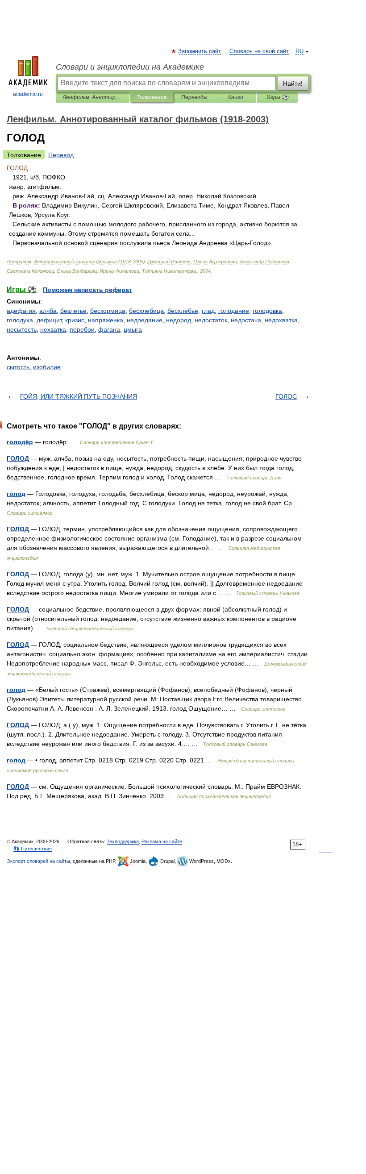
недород (178, 320)
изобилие (47, 367)
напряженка (105, 320)
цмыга (133, 329)
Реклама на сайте (161, 841)
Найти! (293, 83)
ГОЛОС (286, 396)
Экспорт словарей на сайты (38, 861)
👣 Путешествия (32, 848)
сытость (18, 367)
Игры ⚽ (277, 97)
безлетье (73, 310)
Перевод (61, 154)
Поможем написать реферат (87, 289)
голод (16, 493)
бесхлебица (146, 310)
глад (208, 310)
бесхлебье (182, 310)
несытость (22, 329)
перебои (82, 329)
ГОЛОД (18, 458)
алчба (48, 310)
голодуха (20, 320)
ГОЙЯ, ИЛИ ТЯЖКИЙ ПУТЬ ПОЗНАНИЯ (78, 396)
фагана (109, 329)
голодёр (20, 441)
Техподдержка (123, 841)
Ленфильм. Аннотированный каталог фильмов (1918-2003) (92, 97)
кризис (74, 320)
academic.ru (28, 94)
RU (299, 51)
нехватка (53, 329)
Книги (235, 97)
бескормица (107, 310)
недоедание (144, 320)
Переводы (194, 97)
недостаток (211, 320)
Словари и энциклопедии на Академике (130, 66)
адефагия (21, 310)
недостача (246, 320)
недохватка (281, 320)
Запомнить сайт (200, 51)
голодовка (267, 310)
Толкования (151, 97)
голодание (233, 310)
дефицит (49, 320)
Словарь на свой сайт (259, 51)
